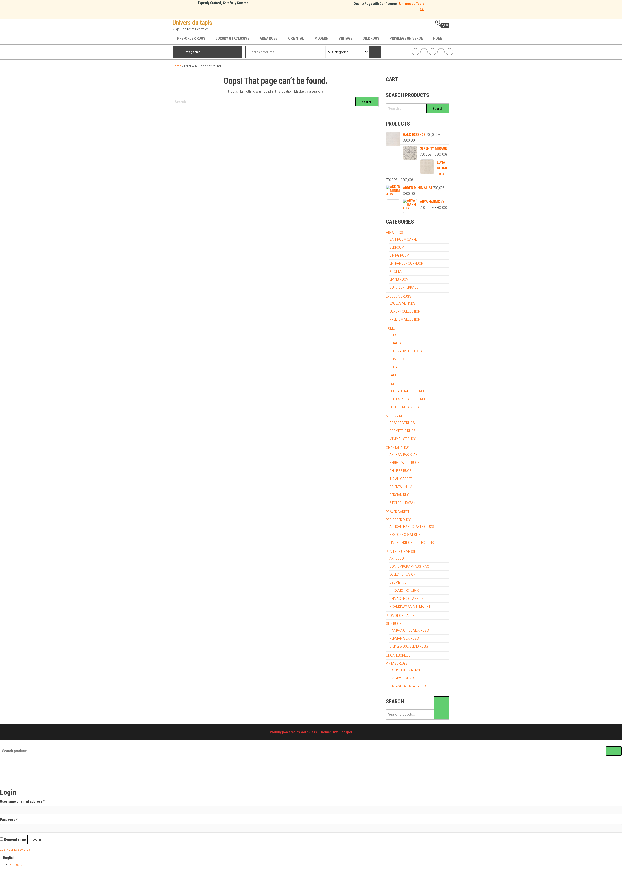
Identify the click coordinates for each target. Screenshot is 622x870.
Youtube (441, 51)
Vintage (345, 38)
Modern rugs (397, 416)
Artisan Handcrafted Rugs (411, 526)
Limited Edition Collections (411, 542)
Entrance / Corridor (406, 263)
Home (438, 38)
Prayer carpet (397, 512)
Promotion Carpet (401, 615)
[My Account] (427, 25)
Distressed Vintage (405, 670)
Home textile (399, 359)
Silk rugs (371, 38)
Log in (37, 839)
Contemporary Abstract (410, 566)
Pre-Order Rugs (191, 38)
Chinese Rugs (400, 471)
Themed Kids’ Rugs (404, 407)
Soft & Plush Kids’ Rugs (409, 399)
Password (9, 819)
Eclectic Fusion (402, 574)
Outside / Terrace (403, 287)
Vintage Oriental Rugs (407, 686)
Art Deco (396, 558)
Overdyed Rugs (401, 678)
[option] (316, 865)
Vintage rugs (396, 663)
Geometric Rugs (402, 431)
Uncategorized (398, 655)
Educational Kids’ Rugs (408, 391)
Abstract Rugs (402, 423)
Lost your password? (15, 849)
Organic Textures (404, 590)
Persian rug (399, 495)
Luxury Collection (404, 311)
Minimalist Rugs (402, 439)
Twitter (432, 51)
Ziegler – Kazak (402, 503)
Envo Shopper (341, 732)
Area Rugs (269, 38)
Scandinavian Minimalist (409, 606)
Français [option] (16, 864)
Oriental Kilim (400, 487)
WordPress (309, 732)
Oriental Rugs (397, 448)
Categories (191, 52)
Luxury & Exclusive (232, 38)
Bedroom (396, 247)
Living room (399, 279)
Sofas (394, 367)
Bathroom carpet (404, 239)
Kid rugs (393, 384)
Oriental (296, 38)
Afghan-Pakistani (403, 454)
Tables (395, 375)
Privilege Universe (406, 38)
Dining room (399, 255)
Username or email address (22, 801)
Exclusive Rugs (398, 296)
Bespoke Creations (405, 534)
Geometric (397, 582)
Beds (393, 335)
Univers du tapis (192, 22)
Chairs (395, 343)
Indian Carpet (400, 479)
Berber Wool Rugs (404, 463)
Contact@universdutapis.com (449, 51)
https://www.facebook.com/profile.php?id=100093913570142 (415, 51)
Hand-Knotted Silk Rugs (409, 630)
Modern (321, 38)
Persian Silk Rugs (404, 638)
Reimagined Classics (406, 598)
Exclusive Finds (402, 303)
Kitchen (395, 271)
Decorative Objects (405, 351)
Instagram (424, 51)
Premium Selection (404, 319)
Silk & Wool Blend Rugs (408, 646)
